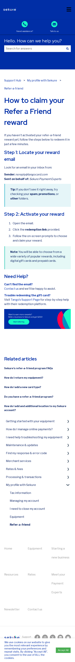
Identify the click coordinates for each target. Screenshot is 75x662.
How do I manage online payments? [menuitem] (29, 429)
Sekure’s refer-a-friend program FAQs (28, 368)
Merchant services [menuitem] (18, 461)
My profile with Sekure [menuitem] (21, 485)
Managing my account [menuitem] (24, 500)
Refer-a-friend (13, 88)
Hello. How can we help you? (33, 41)
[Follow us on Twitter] (52, 637)
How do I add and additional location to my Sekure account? (35, 408)
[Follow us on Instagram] (45, 637)
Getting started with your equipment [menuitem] (30, 421)
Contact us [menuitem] (35, 609)
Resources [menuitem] (11, 574)
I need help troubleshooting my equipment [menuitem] (34, 437)
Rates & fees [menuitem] (14, 469)
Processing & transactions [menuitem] (24, 477)
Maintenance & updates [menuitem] (22, 445)
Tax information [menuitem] (20, 493)
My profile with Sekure (42, 80)
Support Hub (12, 80)
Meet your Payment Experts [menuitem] (58, 583)
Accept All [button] (63, 650)
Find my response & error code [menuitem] (26, 453)
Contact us (11, 288)
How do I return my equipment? (23, 377)
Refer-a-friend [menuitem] (20, 524)
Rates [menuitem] (32, 574)
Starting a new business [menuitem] (60, 553)
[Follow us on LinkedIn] (60, 637)
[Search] (67, 48)
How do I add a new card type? (22, 387)
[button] (68, 421)
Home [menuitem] (8, 548)
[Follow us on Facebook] (37, 637)
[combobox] (34, 48)
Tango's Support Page (25, 299)
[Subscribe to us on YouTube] (68, 637)
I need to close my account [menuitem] (27, 508)
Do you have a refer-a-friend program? (28, 396)
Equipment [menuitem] (17, 516)
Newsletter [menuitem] (12, 609)
